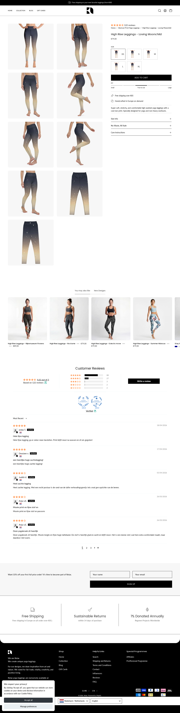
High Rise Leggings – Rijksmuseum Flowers (26, 343)
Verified (89, 411)
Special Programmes (137, 651)
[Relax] (90, 10)
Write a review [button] (144, 381)
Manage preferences (28, 706)
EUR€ (84, 691)
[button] (31, 10)
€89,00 (16, 346)
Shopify (98, 695)
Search (95, 657)
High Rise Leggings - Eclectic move (106, 343)
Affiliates (130, 657)
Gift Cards (63, 669)
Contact (96, 669)
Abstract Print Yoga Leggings (129, 28)
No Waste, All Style (119, 125)
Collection (63, 661)
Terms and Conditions (102, 665)
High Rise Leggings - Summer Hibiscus (149, 343)
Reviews (96, 677)
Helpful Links (98, 651)
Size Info (114, 119)
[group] (90, 2)
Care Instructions (118, 132)
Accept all (28, 700)
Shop (61, 651)
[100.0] (83, 401)
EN (93, 691)
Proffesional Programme (137, 661)
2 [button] (86, 547)
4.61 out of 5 (43, 379)
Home (113, 28)
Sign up (131, 584)
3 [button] (90, 547)
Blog (61, 665)
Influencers (97, 673)
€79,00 (83, 344)
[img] (19, 425)
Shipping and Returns (102, 661)
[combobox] (73, 700)
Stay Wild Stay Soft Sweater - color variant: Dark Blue (176, 346)
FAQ (94, 681)
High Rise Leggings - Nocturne (62, 343)
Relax (85, 695)
